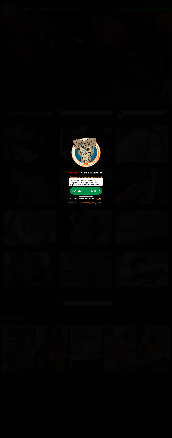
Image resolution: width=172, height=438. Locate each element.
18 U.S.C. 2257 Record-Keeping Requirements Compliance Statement (86, 203)
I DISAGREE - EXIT (86, 195)
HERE (98, 200)
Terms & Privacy (96, 204)
